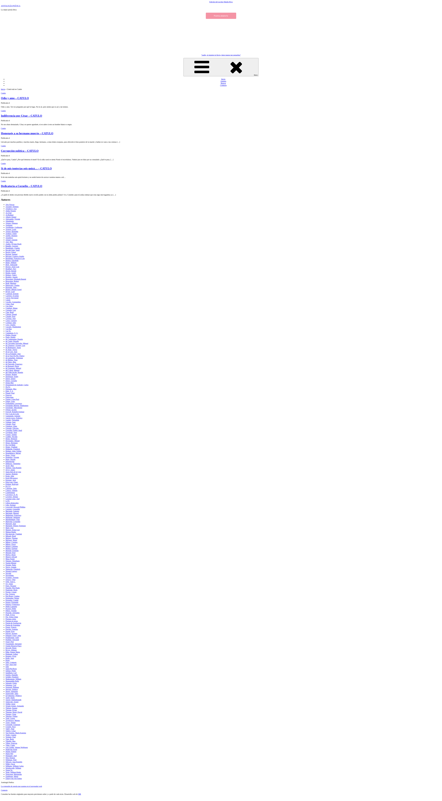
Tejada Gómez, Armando (15, 706)
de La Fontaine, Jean (13, 354)
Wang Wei (9, 754)
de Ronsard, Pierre (12, 366)
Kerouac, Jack (11, 480)
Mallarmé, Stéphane (13, 517)
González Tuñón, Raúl (14, 430)
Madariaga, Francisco (13, 515)
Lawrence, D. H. (12, 495)
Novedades (10, 575)
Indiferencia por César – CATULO (21, 115)
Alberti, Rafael (11, 217)
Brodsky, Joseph (11, 277)
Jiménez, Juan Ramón (13, 468)
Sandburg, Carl (11, 673)
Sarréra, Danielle (12, 675)
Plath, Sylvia (10, 615)
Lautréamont (10, 493)
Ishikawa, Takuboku (13, 464)
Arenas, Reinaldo (12, 232)
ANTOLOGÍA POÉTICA (10, 6)
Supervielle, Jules (12, 694)
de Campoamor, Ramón (14, 339)
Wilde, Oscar (10, 764)
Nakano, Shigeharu (13, 561)
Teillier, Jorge (10, 704)
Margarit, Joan (11, 524)
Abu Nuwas (10, 205)
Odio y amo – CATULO (15, 98)
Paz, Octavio (10, 594)
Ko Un (8, 486)
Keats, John (10, 476)
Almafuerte (10, 221)
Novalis (8, 573)
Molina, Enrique (11, 549)
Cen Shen (9, 306)
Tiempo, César (11, 714)
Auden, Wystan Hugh (13, 244)
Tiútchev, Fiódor (11, 716)
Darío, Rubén (10, 337)
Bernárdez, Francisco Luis (15, 258)
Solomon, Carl (11, 685)
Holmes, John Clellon (13, 451)
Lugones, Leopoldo (13, 509)
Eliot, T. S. (9, 391)
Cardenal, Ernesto (12, 294)
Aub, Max (9, 242)
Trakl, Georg (10, 718)
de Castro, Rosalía (12, 341)
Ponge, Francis (11, 627)
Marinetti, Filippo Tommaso (16, 526)
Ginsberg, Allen (11, 426)
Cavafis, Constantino (13, 302)
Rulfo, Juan (10, 658)
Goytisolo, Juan (11, 432)
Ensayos (9, 395)
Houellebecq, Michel (13, 453)
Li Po (8, 501)
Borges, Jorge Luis (12, 267)
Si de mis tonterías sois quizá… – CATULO (26, 168)
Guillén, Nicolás (11, 437)
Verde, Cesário (11, 735)
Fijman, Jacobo (11, 410)
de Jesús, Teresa (11, 350)
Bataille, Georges (12, 246)
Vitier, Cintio (10, 745)
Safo (7, 667)
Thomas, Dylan (11, 710)
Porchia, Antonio (12, 629)
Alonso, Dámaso (12, 223)
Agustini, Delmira (12, 207)
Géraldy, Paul (10, 424)
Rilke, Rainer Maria (13, 652)
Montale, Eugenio (12, 551)
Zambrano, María (12, 776)
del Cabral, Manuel (12, 370)
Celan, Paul (10, 304)
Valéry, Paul (10, 729)
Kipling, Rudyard (12, 484)
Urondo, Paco (11, 727)
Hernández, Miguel (13, 441)
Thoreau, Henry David (14, 712)
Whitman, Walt (11, 760)
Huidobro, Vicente (12, 457)
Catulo (3, 93)
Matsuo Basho (11, 532)
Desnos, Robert (11, 374)
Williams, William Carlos (15, 766)
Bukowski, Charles (12, 285)
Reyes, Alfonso (11, 650)
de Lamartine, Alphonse (14, 358)
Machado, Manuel (12, 513)
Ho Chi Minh (10, 445)
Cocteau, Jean (11, 319)
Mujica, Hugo (11, 555)
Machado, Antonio (12, 511)
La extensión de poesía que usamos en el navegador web (21, 786)
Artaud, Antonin (11, 240)
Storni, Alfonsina (12, 691)
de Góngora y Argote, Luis (15, 345)
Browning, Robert (12, 281)
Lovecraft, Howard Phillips (15, 507)
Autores (223, 81)
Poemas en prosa (12, 621)
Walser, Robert (11, 752)
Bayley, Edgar (11, 252)
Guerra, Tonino (11, 435)
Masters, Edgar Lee (13, 530)
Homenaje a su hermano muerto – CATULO (27, 133)
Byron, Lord (10, 292)
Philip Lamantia (11, 607)
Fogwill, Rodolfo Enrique (15, 412)
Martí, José (9, 528)
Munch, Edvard (11, 557)
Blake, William (11, 263)
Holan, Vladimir (11, 447)
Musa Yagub (10, 559)
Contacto (223, 85)
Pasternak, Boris (11, 590)
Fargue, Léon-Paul (12, 399)
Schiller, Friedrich (12, 677)
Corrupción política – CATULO (20, 150)
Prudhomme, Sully (12, 638)
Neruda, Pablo (11, 565)
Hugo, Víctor (10, 455)
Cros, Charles (10, 325)
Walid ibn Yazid (11, 749)
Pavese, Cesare (11, 592)
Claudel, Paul (10, 316)
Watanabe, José (11, 756)
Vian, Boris (10, 739)
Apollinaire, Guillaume (14, 227)
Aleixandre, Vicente (13, 219)
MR (79, 794)
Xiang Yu (9, 770)
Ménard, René (11, 536)
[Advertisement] (221, 36)
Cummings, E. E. (12, 333)
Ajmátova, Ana (11, 209)
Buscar (223, 83)
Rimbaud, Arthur (12, 654)
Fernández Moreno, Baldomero (17, 406)
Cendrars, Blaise (11, 308)
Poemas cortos (11, 619)
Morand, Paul (10, 553)
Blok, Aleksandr (11, 265)
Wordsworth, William (13, 768)
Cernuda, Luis (11, 310)
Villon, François (11, 743)
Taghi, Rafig (10, 698)
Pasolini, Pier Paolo (13, 588)
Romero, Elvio (11, 656)
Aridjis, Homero (11, 236)
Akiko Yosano (11, 211)
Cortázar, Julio (11, 323)
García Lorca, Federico (14, 418)
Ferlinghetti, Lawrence (14, 403)
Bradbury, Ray (11, 269)
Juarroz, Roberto (12, 474)
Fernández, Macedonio (14, 408)
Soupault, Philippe (12, 687)
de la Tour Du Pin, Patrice (15, 356)
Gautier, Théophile (12, 420)
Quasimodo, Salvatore (14, 644)
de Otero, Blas (11, 362)
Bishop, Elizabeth (12, 261)
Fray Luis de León (12, 414)
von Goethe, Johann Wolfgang (17, 747)
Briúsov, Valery (11, 275)
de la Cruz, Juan (11, 352)
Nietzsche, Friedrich (13, 569)
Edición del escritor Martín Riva (221, 2)
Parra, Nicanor (11, 586)
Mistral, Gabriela (12, 546)
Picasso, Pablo (11, 609)
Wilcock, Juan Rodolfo (14, 762)
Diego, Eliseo (10, 379)
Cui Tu (8, 331)
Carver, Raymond (12, 298)
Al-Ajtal (9, 213)
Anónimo (9, 225)
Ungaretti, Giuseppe (13, 725)
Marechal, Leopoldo (13, 522)
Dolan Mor (10, 383)
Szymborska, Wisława (14, 696)
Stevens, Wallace (12, 689)
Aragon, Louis (11, 229)
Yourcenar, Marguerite (14, 774)
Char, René (10, 312)
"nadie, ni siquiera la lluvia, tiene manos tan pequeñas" (221, 55)
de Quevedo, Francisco (14, 364)
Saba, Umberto (11, 662)
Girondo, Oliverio (12, 428)
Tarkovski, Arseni (12, 702)
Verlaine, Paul (11, 737)
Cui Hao (9, 329)
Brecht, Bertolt (11, 271)
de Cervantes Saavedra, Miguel (17, 343)
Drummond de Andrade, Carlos (17, 385)
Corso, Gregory (11, 321)
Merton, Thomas (12, 538)
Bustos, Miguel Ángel (14, 290)
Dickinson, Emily (12, 377)
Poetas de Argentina (13, 625)
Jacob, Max (10, 466)
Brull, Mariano (11, 283)
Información (10, 461)
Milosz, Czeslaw (12, 542)
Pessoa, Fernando (12, 602)
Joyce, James (10, 470)
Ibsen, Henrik (10, 459)
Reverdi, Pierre (11, 648)
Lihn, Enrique (11, 505)
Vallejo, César (11, 731)
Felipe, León (10, 401)
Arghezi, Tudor (11, 234)
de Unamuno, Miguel (13, 368)
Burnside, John (11, 287)
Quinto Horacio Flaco (13, 646)
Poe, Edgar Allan (12, 617)
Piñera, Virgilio (11, 611)
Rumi (8, 660)
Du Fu (8, 387)
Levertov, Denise (12, 497)
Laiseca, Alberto (11, 490)
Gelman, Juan (11, 422)
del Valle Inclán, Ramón (14, 372)
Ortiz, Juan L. (11, 582)
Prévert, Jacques (11, 633)
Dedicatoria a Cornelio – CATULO (21, 186)
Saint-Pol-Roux (11, 669)
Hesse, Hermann (12, 443)
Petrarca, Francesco (13, 604)
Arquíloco (9, 238)
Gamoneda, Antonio (13, 416)
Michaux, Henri (11, 540)
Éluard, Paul (10, 393)
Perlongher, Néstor (12, 598)
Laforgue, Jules (11, 488)
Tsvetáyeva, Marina (13, 720)
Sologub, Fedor (11, 683)
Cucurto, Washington (13, 327)
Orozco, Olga (10, 580)
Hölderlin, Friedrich (13, 449)
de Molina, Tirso (11, 360)
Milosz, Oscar (11, 544)
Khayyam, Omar (12, 482)
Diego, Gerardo (11, 381)
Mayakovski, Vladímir (14, 534)
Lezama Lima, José (13, 499)
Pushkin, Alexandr (12, 640)
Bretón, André (11, 273)
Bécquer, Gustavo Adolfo (15, 256)
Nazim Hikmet (11, 563)
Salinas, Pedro (11, 671)
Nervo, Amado (11, 567)
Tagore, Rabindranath (13, 700)
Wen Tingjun (10, 758)
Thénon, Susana (11, 708)
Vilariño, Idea (10, 741)
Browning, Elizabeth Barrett (16, 279)
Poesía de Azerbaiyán (13, 623)
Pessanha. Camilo (12, 600)
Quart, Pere (10, 642)
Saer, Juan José (11, 665)
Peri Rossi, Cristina (12, 596)
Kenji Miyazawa (12, 478)
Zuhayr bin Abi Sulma (14, 778)
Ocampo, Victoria (12, 578)
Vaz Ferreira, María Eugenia (16, 733)
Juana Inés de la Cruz (13, 472)
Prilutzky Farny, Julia (13, 636)
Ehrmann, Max (11, 389)
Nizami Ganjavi (11, 571)
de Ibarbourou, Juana (13, 348)
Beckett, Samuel (11, 254)
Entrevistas (9, 397)
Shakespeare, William (13, 679)
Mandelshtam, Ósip (13, 519)
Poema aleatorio (221, 16)
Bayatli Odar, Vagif (13, 250)
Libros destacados (12, 503)
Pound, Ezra (10, 631)
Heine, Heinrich (11, 439)
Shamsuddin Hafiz (12, 681)
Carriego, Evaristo (12, 296)
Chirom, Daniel (11, 314)
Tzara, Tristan (11, 723)
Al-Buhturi (9, 215)
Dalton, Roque (11, 335)
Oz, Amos (9, 584)
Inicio (223, 79)
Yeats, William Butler (13, 772)
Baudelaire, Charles (13, 248)
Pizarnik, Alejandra (12, 613)
